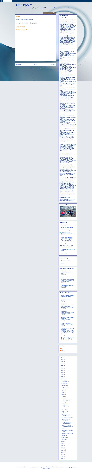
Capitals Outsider (65, 270)
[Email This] (31, 23)
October (64, 385)
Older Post (52, 64)
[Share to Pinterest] (36, 23)
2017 (62, 370)
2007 (62, 449)
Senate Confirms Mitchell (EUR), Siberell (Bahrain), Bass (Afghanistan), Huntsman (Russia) (67, 306)
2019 (62, 367)
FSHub (62, 263)
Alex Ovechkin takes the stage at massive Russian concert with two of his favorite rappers (67, 280)
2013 (62, 378)
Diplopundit (63, 303)
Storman (73, 467)
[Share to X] (33, 23)
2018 (62, 368)
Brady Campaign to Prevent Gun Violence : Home (67, 296)
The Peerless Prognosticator (67, 285)
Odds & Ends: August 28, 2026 (67, 324)
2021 (62, 363)
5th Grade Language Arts (67, 417)
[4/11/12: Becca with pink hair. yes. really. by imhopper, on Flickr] (25, 19)
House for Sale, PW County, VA (66, 420)
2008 (62, 447)
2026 (62, 359)
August (63, 388)
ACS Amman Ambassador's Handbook (65, 407)
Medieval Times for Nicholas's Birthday (66, 415)
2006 (62, 450)
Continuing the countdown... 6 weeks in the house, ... (67, 399)
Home (35, 64)
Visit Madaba (64, 253)
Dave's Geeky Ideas (65, 299)
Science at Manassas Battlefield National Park (67, 426)
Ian (61, 348)
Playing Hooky (65, 409)
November (64, 383)
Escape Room (72, 199)
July (63, 390)
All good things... (64, 286)
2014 (62, 376)
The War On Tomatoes (65, 319)
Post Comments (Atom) (38, 67)
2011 (62, 441)
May (63, 394)
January (64, 439)
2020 (62, 365)
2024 (62, 361)
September (64, 387)
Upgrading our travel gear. (67, 433)
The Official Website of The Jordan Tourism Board (67, 246)
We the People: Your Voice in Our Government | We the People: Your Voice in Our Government (67, 339)
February (64, 437)
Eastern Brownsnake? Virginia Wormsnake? (67, 423)
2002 (62, 458)
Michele (62, 350)
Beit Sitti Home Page (65, 230)
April (63, 396)
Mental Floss (64, 311)
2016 (62, 372)
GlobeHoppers (23, 5)
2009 (62, 445)
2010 (62, 443)
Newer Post (18, 64)
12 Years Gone (65, 403)
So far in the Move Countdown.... (66, 412)
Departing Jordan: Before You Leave (68, 233)
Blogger (48, 468)
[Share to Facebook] (35, 23)
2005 (62, 452)
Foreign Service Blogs (66, 260)
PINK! (63, 428)
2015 (62, 374)
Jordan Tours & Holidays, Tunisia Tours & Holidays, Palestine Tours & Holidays (67, 238)
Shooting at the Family (67, 402)
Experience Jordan (65, 232)
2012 (62, 379)
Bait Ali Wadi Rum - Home (67, 227)
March (63, 435)
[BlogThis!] (32, 23)
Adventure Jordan (65, 224)
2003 (62, 456)
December (64, 381)
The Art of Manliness (66, 323)
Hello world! (63, 300)
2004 (62, 454)
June (63, 392)
